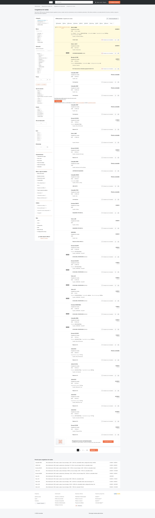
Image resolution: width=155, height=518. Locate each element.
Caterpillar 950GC (75, 174)
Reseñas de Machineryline (60, 502)
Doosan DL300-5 (75, 148)
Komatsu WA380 (38, 473)
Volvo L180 (73, 218)
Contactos (37, 500)
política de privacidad (80, 102)
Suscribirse (58, 101)
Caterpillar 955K (74, 161)
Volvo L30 (37, 478)
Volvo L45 (73, 276)
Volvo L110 (37, 487)
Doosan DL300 (74, 425)
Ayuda (36, 498)
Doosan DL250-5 (75, 333)
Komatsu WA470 (75, 203)
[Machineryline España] (41, 2)
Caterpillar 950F (74, 104)
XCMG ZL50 (37, 465)
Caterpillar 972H (74, 190)
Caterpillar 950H (74, 72)
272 (87, 450)
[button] (115, 40)
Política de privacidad (59, 498)
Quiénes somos (38, 496)
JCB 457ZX (73, 348)
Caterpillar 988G (74, 318)
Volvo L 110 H (74, 44)
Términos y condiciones (59, 496)
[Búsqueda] (56, 2)
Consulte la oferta (108, 441)
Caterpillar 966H (38, 462)
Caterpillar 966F (74, 86)
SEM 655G (73, 232)
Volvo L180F (74, 133)
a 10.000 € (44, 84)
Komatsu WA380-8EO (76, 304)
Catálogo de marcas (59, 504)
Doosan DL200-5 (75, 245)
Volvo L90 (37, 476)
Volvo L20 (73, 289)
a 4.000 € (38, 84)
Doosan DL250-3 (75, 118)
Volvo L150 (37, 484)
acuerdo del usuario (92, 102)
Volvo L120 (37, 470)
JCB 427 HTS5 (74, 364)
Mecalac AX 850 (74, 57)
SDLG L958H (74, 27)
